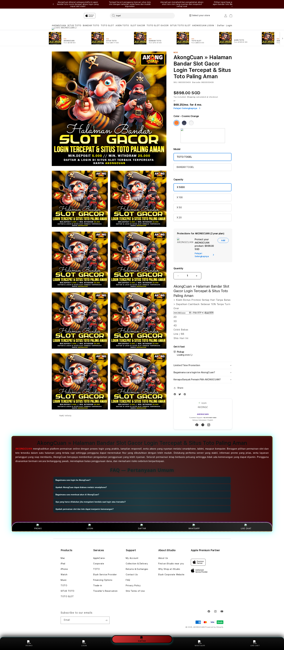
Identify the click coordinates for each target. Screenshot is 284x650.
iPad (63, 563)
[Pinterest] (185, 395)
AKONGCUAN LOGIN (203, 25)
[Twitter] (180, 395)
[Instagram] (209, 425)
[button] (59, 25)
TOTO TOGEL (184, 156)
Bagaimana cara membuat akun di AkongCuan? (77, 494)
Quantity (178, 268)
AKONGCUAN (59, 25)
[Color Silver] (191, 123)
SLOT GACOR (137, 25)
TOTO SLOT (107, 25)
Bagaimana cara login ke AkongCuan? (73, 480)
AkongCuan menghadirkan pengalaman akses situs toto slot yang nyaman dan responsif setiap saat (181, 4)
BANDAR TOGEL (185, 167)
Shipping (191, 97)
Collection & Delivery (137, 563)
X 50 (179, 207)
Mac (63, 558)
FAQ (128, 580)
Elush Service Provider (105, 574)
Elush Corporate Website (171, 574)
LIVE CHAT (255, 646)
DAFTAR (142, 641)
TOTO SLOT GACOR (157, 25)
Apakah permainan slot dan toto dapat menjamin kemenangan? (84, 509)
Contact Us (132, 574)
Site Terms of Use (135, 591)
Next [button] (230, 4)
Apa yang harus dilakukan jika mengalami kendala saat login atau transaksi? (90, 502)
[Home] (103, 15)
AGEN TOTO (122, 25)
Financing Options (102, 580)
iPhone (64, 569)
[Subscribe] (106, 620)
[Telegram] (203, 425)
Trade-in (97, 585)
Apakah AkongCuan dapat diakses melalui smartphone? (81, 487)
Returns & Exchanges (137, 569)
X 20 (179, 217)
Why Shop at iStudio (169, 569)
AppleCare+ (99, 558)
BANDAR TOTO (91, 25)
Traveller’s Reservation (105, 591)
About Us (163, 558)
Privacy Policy (133, 585)
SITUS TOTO (74, 25)
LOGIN (84, 646)
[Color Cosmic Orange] (176, 123)
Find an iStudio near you (171, 563)
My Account (132, 558)
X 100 (180, 197)
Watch (64, 574)
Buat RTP (209, 313)
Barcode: (196, 82)
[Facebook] (176, 395)
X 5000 (181, 187)
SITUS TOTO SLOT (180, 25)
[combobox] (142, 15)
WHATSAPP (200, 646)
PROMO (29, 646)
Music (64, 580)
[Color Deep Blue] (184, 123)
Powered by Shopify (214, 627)
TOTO (64, 585)
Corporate (98, 563)
